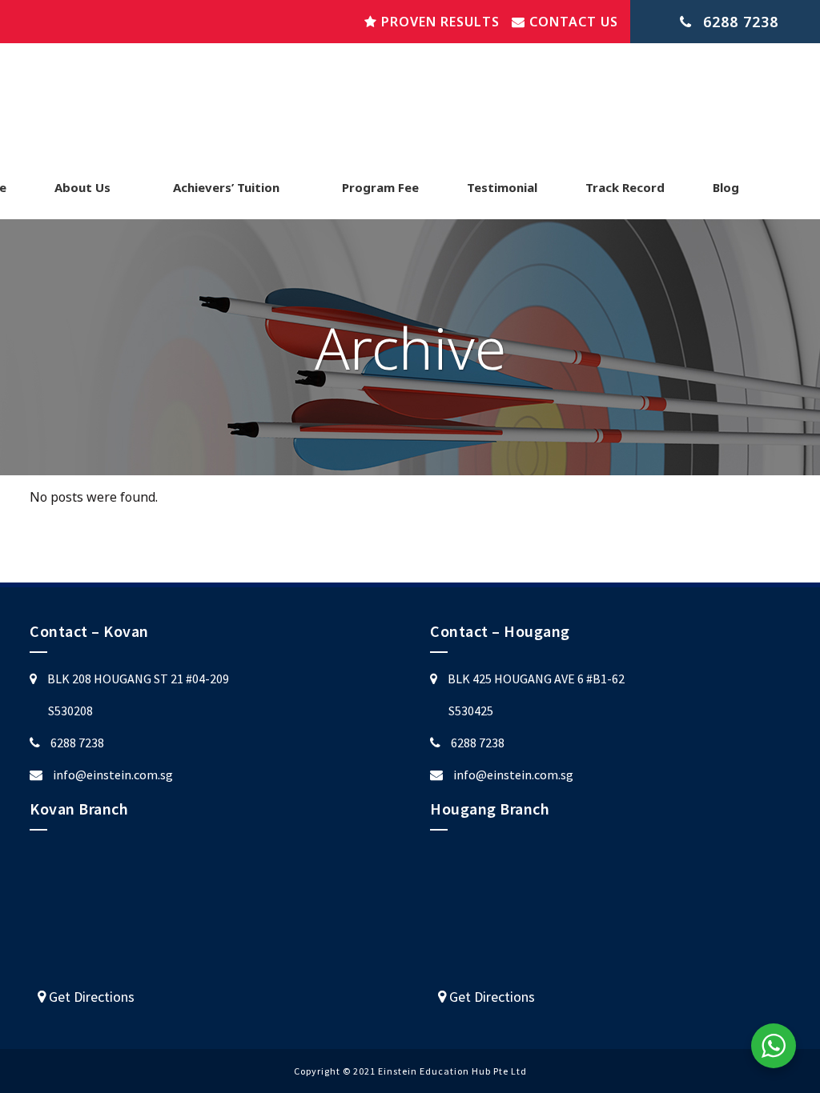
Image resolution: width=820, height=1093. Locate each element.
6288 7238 (77, 743)
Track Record (625, 187)
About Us (82, 187)
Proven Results (438, 21)
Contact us (571, 21)
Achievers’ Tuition (226, 187)
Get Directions (90, 996)
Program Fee (380, 187)
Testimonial (502, 187)
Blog (726, 187)
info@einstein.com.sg (113, 775)
